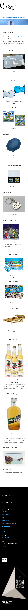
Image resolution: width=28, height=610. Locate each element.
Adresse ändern (5, 529)
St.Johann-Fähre (5, 511)
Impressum (4, 546)
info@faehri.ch (5, 501)
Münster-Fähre (5, 517)
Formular (20, 36)
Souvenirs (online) (6, 537)
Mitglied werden (6, 526)
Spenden (4, 531)
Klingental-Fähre (6, 514)
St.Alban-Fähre (5, 520)
